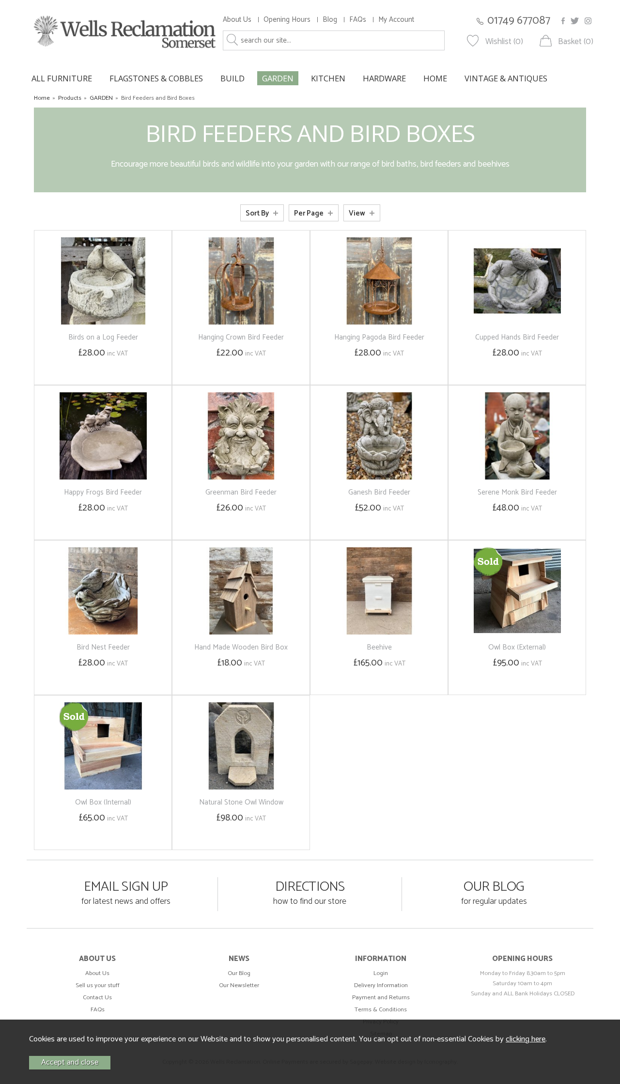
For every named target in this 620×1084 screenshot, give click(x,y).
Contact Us (97, 997)
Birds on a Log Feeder (103, 337)
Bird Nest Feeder (103, 647)
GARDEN (278, 78)
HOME (435, 78)
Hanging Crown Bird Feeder (241, 337)
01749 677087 (518, 20)
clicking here (525, 1039)
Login (380, 973)
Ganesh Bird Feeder (379, 492)
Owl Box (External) (517, 647)
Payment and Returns (381, 997)
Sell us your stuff (98, 985)
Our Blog (239, 973)
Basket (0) (575, 41)
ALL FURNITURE (61, 78)
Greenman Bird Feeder (241, 492)
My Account (396, 19)
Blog (330, 19)
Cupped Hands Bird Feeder (517, 337)
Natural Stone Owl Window (241, 802)
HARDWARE (384, 78)
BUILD (232, 78)
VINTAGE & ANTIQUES (506, 78)
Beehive (379, 647)
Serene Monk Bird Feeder (517, 492)
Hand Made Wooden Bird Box (241, 647)
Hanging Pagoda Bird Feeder (379, 337)
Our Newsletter (239, 985)
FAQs (357, 19)
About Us (237, 19)
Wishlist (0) (504, 41)
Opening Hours (287, 19)
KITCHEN (328, 78)
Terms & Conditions (381, 1010)
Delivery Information (381, 985)
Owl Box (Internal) (103, 802)
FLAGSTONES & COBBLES (156, 78)
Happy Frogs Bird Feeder (103, 492)
